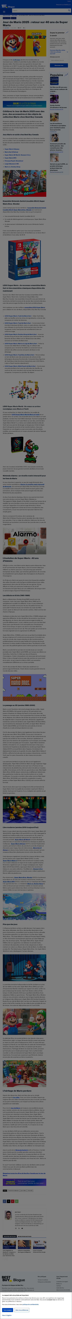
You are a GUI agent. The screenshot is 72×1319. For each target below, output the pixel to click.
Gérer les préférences (21, 1310)
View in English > (7, 1315)
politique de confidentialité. (31, 1304)
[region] (36, 1305)
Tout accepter (8, 1310)
